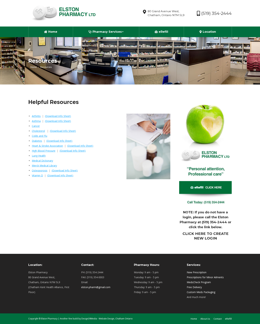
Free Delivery (194, 287)
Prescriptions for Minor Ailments (205, 277)
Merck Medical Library (44, 165)
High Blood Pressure (43, 150)
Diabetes (37, 140)
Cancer (36, 126)
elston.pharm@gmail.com (95, 287)
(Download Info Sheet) (58, 116)
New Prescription (196, 272)
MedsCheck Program (199, 282)
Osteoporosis (39, 170)
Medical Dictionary (42, 160)
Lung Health (39, 155)
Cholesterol (38, 131)
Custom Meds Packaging (201, 292)
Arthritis (36, 116)
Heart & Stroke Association (47, 145)
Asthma (36, 121)
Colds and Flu (39, 136)
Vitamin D (37, 175)
